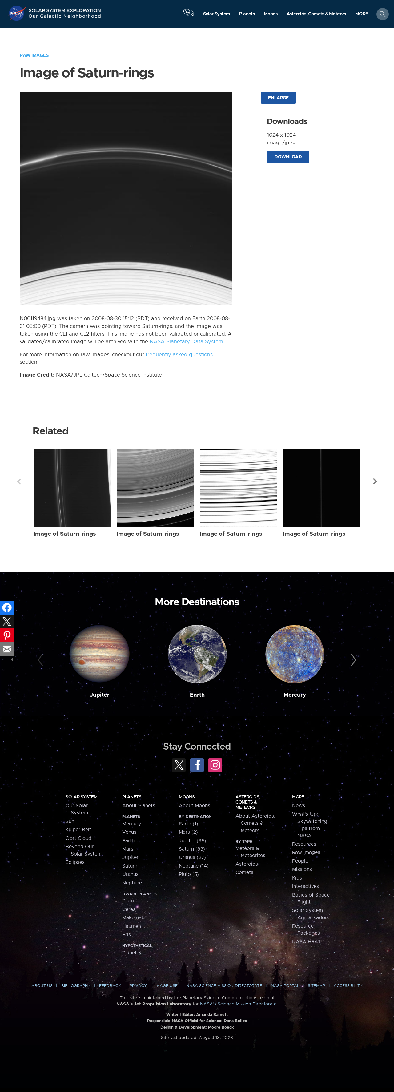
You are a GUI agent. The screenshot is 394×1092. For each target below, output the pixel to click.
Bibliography (75, 986)
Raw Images (34, 55)
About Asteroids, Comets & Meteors (255, 823)
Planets (131, 797)
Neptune (132, 882)
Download (288, 157)
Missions (302, 869)
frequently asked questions (179, 354)
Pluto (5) (189, 874)
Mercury (294, 695)
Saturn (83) (192, 849)
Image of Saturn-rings (65, 534)
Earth (197, 695)
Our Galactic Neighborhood (65, 17)
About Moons (194, 805)
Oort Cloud (78, 838)
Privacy (138, 986)
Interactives (305, 886)
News (298, 805)
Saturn (129, 866)
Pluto (128, 900)
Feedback (110, 986)
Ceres (128, 909)
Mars (127, 849)
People (300, 861)
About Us (42, 986)
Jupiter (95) (192, 840)
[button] (362, 14)
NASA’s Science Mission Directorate (238, 1004)
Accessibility (348, 986)
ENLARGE (278, 98)
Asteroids (246, 864)
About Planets (138, 805)
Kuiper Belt (78, 829)
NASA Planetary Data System (186, 341)
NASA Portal (285, 986)
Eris (126, 934)
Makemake (134, 917)
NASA (18, 13)
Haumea (131, 926)
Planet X (132, 952)
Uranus (130, 874)
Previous (18, 481)
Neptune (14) (194, 866)
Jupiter (99, 695)
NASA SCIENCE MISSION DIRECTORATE (224, 986)
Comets (244, 872)
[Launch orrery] (189, 15)
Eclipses (75, 862)
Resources (304, 844)
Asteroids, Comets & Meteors (247, 802)
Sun (70, 821)
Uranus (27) (192, 857)
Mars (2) (188, 832)
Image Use (166, 986)
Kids (297, 878)
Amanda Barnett (212, 1015)
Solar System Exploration (65, 8)
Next (375, 481)
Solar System (81, 797)
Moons (187, 797)
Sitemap (316, 986)
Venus (129, 832)
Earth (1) (188, 823)
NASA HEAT (306, 941)
